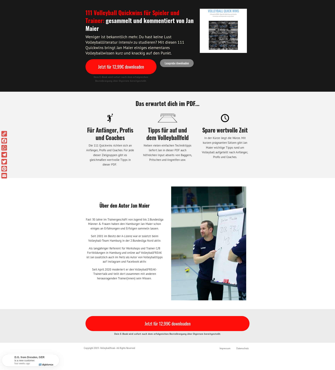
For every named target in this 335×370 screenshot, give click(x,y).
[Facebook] (4, 140)
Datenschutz (242, 348)
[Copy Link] (4, 133)
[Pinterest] (4, 168)
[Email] (4, 175)
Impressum (225, 348)
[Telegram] (4, 154)
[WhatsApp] (4, 147)
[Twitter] (4, 161)
